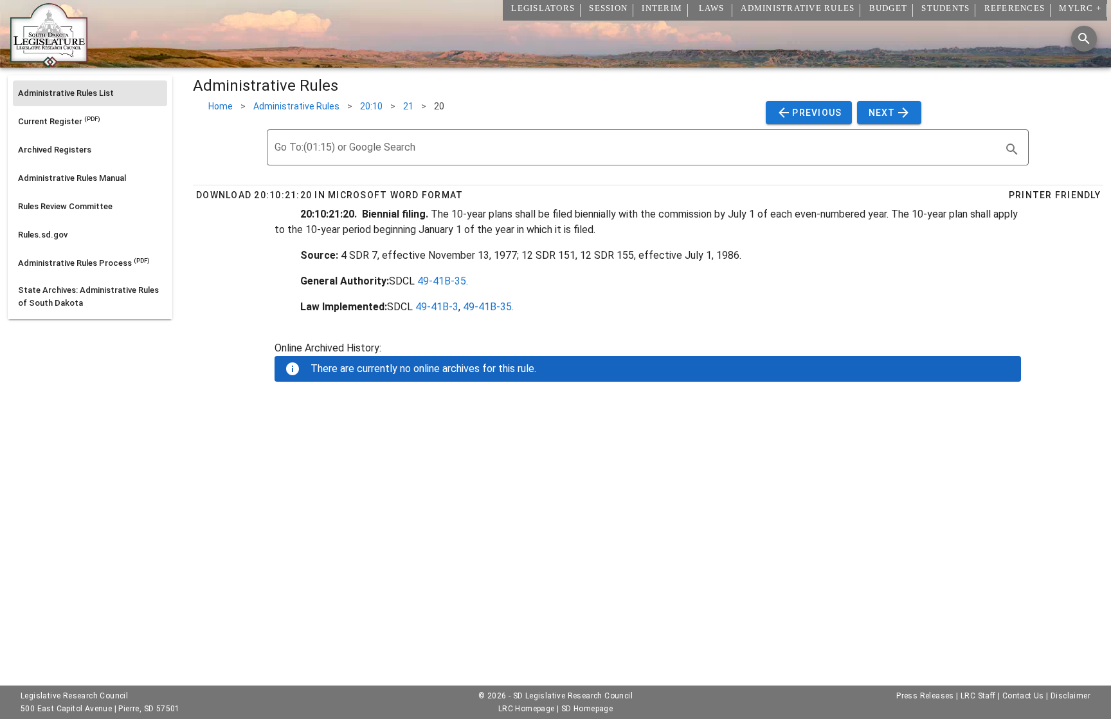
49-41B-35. (442, 281)
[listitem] (90, 93)
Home (220, 106)
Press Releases (925, 695)
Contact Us (1023, 695)
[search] (1012, 149)
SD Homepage (587, 708)
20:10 (371, 106)
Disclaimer (1070, 695)
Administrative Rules (296, 106)
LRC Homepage (526, 708)
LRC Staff (978, 695)
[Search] (1084, 38)
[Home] (48, 62)
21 (408, 106)
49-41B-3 (436, 307)
